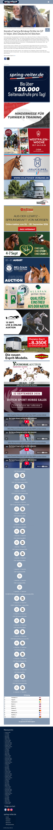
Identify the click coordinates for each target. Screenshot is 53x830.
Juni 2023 (7, 781)
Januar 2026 (7, 741)
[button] (5, 59)
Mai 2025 (7, 751)
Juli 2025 (7, 749)
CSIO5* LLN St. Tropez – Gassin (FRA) (20, 605)
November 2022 (8, 790)
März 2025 (7, 754)
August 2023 (7, 779)
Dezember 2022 (8, 789)
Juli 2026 (7, 733)
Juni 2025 (7, 750)
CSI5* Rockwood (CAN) (19, 471)
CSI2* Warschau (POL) (19, 672)
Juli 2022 (7, 795)
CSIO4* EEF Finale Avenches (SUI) (20, 493)
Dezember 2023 (8, 773)
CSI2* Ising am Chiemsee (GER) (19, 549)
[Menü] (48, 2)
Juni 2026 (7, 735)
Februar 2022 (8, 802)
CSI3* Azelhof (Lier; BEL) (19, 516)
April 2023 (7, 784)
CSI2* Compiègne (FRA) (19, 583)
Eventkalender (27, 469)
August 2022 (7, 794)
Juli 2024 (7, 764)
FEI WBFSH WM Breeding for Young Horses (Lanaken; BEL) (19, 594)
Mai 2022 (7, 798)
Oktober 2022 (8, 792)
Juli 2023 (7, 780)
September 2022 (8, 793)
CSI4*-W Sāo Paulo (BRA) (20, 627)
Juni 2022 (7, 797)
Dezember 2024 (8, 758)
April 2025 (7, 753)
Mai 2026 (7, 736)
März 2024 (7, 770)
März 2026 (7, 739)
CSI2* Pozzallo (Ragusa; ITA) (19, 661)
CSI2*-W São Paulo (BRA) (20, 538)
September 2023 (8, 777)
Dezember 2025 (8, 742)
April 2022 (7, 799)
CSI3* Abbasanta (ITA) (19, 650)
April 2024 (7, 768)
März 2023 (7, 785)
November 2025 (8, 744)
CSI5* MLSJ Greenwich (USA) (20, 683)
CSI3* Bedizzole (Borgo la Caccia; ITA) (20, 638)
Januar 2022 (7, 803)
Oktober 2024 (8, 761)
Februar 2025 (8, 755)
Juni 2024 (7, 766)
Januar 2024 (7, 772)
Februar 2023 (8, 786)
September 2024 (8, 762)
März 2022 (7, 801)
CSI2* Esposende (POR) (19, 571)
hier (14, 55)
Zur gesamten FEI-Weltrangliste (27, 721)
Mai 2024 (7, 767)
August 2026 (7, 732)
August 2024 (7, 763)
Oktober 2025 (8, 745)
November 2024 (8, 759)
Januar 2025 (7, 757)
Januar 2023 (7, 788)
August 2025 (7, 748)
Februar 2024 (8, 771)
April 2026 (7, 737)
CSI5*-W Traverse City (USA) (19, 616)
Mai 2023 (7, 783)
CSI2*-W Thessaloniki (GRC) (19, 527)
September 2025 (8, 746)
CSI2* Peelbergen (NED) (19, 560)
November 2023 (8, 775)
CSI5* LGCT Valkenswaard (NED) (20, 482)
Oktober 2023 (8, 776)
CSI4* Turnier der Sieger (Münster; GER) (19, 504)
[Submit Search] (5, 64)
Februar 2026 (8, 740)
